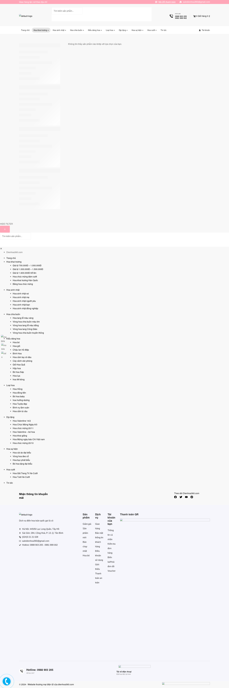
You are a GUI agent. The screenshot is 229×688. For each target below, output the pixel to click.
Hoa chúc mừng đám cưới (25, 276)
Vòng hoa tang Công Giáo (25, 329)
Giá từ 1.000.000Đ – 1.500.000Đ (28, 269)
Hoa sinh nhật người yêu (24, 300)
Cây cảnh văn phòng (22, 360)
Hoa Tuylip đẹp (20, 403)
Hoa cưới (10, 469)
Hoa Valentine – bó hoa (24, 431)
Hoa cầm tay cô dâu (22, 357)
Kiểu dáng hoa (13, 338)
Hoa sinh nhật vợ (21, 293)
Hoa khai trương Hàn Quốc (25, 280)
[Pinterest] (191, 497)
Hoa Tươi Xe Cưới (21, 476)
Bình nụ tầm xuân (21, 407)
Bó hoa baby (19, 396)
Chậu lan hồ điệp (21, 349)
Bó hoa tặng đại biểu (22, 463)
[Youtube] (186, 497)
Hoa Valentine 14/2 (22, 420)
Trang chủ (11, 258)
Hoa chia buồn (13, 314)
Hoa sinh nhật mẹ (21, 297)
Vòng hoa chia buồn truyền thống (28, 332)
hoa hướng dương (21, 400)
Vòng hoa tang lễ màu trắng (26, 325)
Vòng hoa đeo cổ (21, 456)
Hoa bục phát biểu (21, 459)
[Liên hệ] (6, 683)
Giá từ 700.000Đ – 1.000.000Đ (27, 265)
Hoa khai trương (13, 261)
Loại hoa (10, 385)
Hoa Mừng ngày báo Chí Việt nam (29, 439)
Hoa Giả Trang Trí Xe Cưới (25, 473)
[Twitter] (181, 497)
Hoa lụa (16, 375)
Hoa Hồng (17, 388)
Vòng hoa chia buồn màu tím (26, 321)
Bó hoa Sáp (18, 371)
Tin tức (9, 482)
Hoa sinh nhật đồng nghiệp (25, 308)
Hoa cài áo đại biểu (22, 452)
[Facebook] (175, 497)
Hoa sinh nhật (12, 289)
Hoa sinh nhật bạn (21, 304)
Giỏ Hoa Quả (19, 364)
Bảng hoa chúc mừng (23, 283)
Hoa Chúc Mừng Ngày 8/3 (25, 424)
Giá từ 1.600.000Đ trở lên (24, 272)
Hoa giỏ (16, 346)
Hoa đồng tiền (19, 392)
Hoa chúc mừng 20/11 (23, 428)
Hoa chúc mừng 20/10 (23, 443)
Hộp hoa (17, 368)
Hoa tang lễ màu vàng (23, 317)
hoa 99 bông (19, 379)
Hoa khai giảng (20, 435)
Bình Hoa (17, 353)
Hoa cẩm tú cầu (20, 411)
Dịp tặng (10, 417)
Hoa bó (16, 342)
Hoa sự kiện (12, 448)
